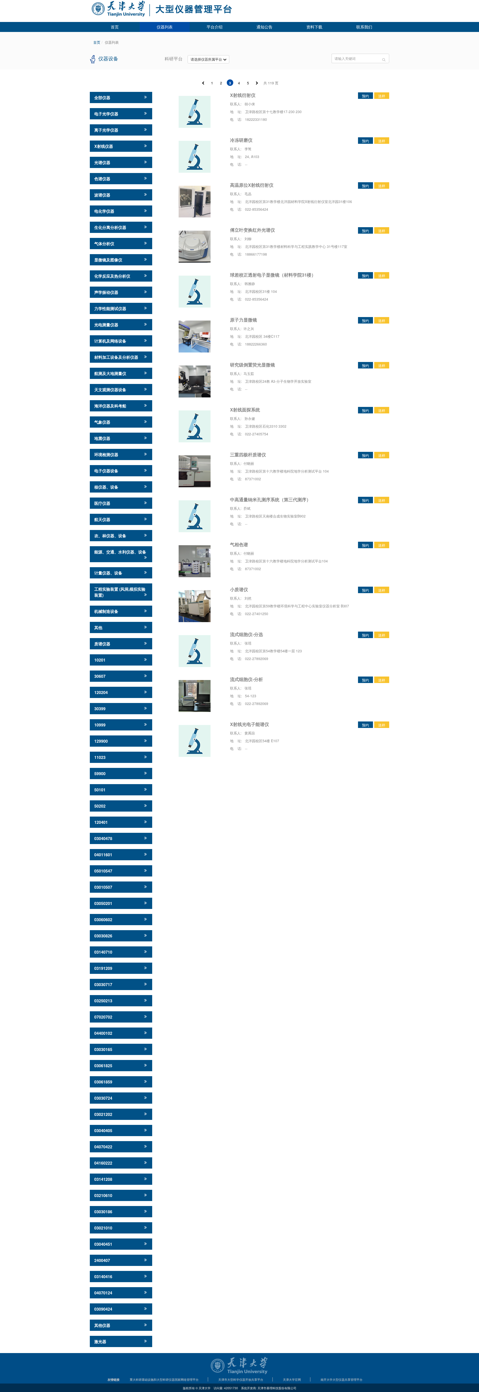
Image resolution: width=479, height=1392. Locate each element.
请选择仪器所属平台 (207, 59)
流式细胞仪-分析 (246, 679)
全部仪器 (102, 97)
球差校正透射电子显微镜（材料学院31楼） (273, 275)
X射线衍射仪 (242, 95)
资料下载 (314, 27)
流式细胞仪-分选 (246, 634)
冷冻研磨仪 (241, 140)
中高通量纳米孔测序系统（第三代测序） (270, 499)
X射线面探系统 (245, 409)
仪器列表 (165, 27)
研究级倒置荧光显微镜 (252, 364)
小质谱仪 (239, 589)
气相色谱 (239, 544)
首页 (115, 27)
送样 (381, 95)
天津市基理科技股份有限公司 (276, 1388)
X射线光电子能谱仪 (249, 724)
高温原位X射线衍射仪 (251, 185)
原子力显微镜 (243, 320)
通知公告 (264, 27)
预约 (365, 95)
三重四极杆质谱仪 (248, 454)
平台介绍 (215, 27)
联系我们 (364, 27)
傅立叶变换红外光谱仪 (252, 230)
